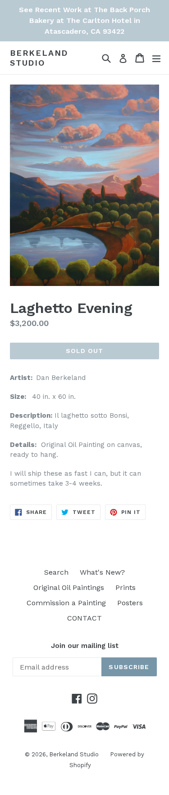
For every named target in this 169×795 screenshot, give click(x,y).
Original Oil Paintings (68, 587)
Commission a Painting (66, 602)
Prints (125, 587)
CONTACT (84, 618)
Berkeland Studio (39, 57)
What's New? (102, 572)
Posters (130, 602)
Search (56, 572)
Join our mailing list (85, 646)
